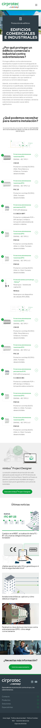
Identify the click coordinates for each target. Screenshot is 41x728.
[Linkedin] (32, 682)
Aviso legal (6, 718)
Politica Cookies (32, 718)
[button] (36, 5)
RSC (13, 721)
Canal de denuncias (22, 721)
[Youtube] (36, 682)
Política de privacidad (18, 718)
